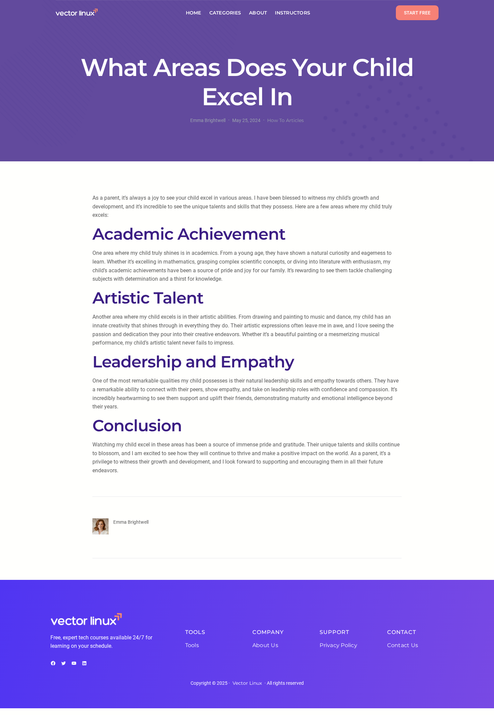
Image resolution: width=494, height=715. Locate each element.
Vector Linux (247, 683)
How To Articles (285, 120)
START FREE (417, 12)
